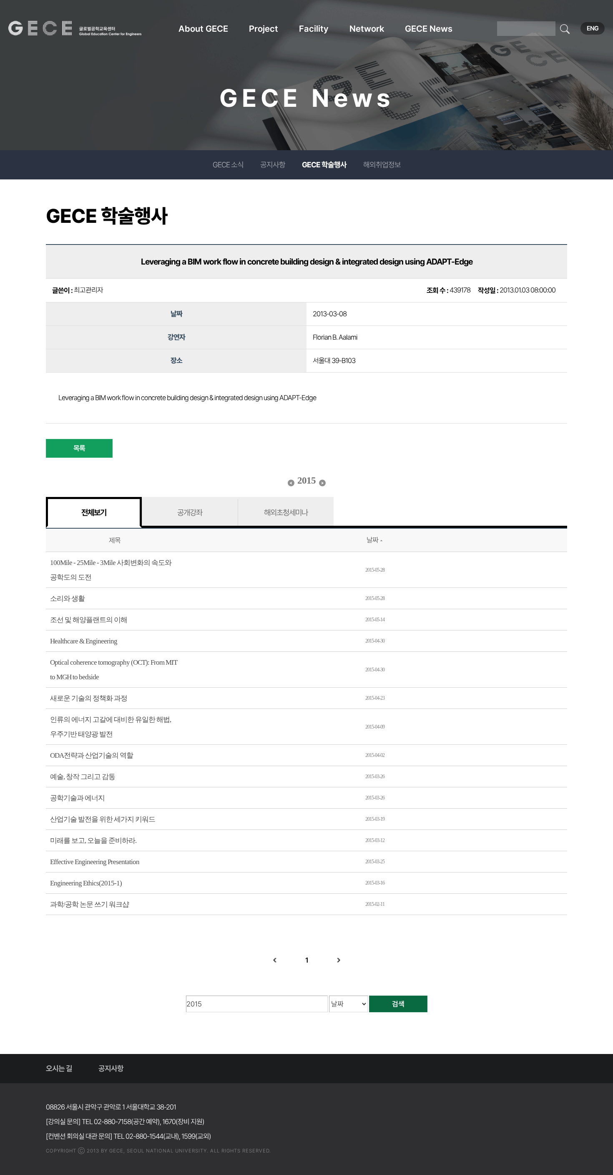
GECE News (428, 28)
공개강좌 (189, 512)
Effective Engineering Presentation (94, 862)
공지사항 (272, 164)
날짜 (372, 540)
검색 (398, 1004)
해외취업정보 (382, 164)
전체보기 (93, 512)
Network (366, 28)
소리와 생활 (67, 599)
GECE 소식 (228, 164)
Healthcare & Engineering (83, 641)
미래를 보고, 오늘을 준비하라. (93, 841)
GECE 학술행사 (324, 164)
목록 (79, 448)
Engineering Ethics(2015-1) (86, 883)
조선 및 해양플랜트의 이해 (88, 620)
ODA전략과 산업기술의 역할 (91, 755)
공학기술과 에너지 (77, 798)
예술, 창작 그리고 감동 (82, 777)
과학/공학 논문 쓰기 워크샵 (89, 904)
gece (85, 28)
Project (263, 28)
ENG (592, 28)
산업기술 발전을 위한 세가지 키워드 (102, 819)
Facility (314, 28)
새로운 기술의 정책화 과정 (88, 698)
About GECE (203, 28)
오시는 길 (59, 1068)
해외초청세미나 (286, 512)
